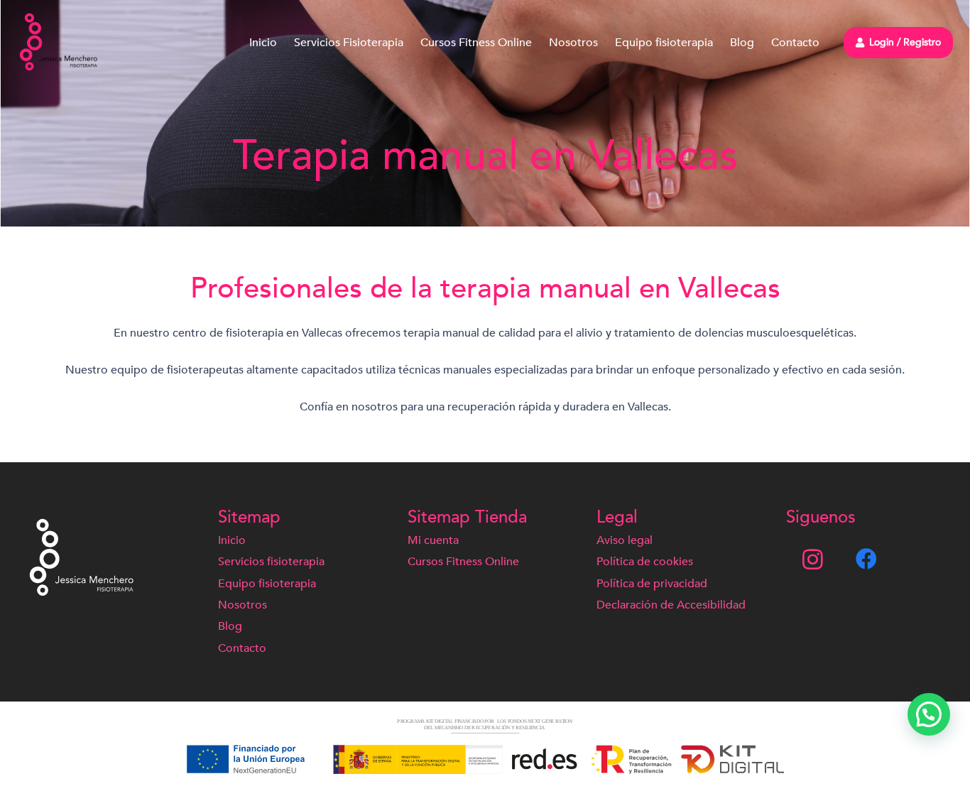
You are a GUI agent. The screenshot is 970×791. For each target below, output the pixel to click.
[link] (864, 559)
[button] (929, 714)
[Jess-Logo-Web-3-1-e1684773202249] (59, 43)
